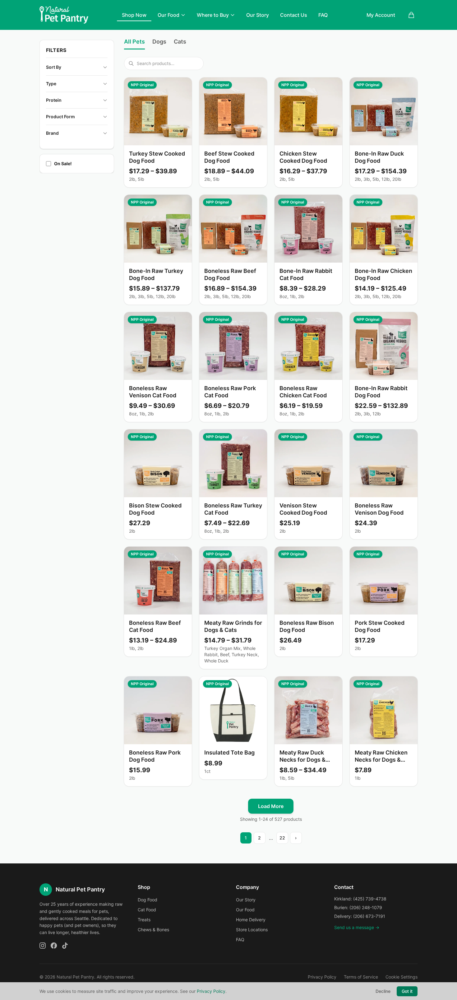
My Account (381, 15)
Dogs (159, 41)
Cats (180, 41)
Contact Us (293, 15)
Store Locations (252, 929)
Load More (271, 806)
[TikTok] (65, 945)
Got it (407, 991)
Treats (144, 919)
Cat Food (147, 909)
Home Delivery (250, 919)
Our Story (257, 15)
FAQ (323, 15)
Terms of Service (361, 976)
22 (282, 837)
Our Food (168, 15)
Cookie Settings (401, 976)
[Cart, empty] (411, 15)
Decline (383, 991)
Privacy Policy (322, 976)
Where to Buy (213, 15)
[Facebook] (54, 945)
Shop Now (134, 15)
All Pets (134, 41)
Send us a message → (356, 927)
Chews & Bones (153, 929)
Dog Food (147, 899)
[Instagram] (42, 945)
